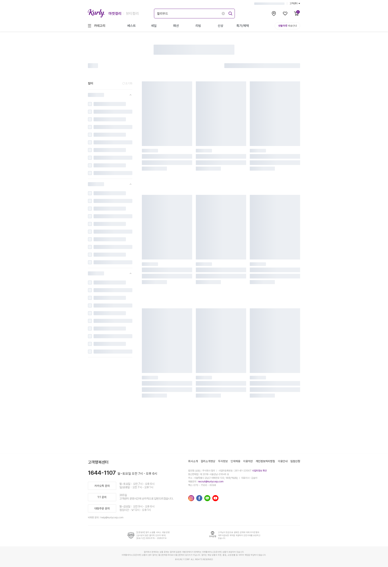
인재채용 (235, 461)
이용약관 (248, 461)
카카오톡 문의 (102, 485)
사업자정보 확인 (259, 470)
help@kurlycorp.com (111, 517)
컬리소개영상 (208, 461)
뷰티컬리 (132, 13)
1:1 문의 (102, 497)
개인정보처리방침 (265, 461)
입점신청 (295, 461)
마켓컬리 (115, 13)
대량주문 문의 (102, 508)
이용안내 (283, 461)
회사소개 (193, 461)
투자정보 (223, 461)
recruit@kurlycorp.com (211, 481)
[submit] (230, 13)
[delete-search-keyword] (223, 13)
